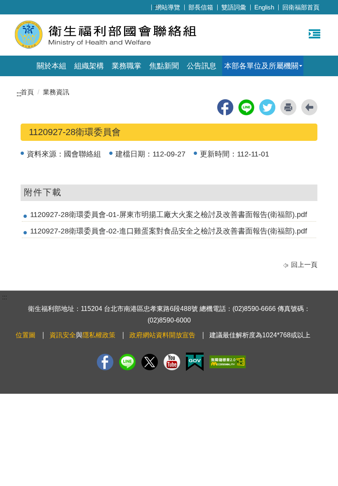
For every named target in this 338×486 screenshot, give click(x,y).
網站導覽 (167, 7)
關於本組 (51, 66)
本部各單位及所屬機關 (261, 66)
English (264, 7)
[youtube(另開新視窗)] (172, 362)
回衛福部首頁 (300, 7)
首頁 (27, 92)
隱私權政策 (98, 335)
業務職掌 (126, 66)
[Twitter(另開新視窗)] (149, 362)
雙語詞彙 (233, 7)
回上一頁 (304, 264)
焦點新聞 (164, 66)
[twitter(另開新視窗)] (267, 107)
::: (155, 6)
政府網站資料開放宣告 (162, 335)
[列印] (288, 107)
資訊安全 (62, 335)
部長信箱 (200, 7)
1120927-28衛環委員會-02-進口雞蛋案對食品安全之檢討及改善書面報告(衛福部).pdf (168, 231)
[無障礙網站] (227, 361)
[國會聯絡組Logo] (114, 34)
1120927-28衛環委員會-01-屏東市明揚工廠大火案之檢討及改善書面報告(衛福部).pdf (168, 214)
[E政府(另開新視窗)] (195, 362)
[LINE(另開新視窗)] (127, 362)
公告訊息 (201, 66)
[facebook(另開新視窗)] (225, 107)
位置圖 (25, 335)
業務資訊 (56, 92)
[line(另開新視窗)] (246, 107)
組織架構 (89, 66)
